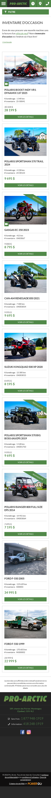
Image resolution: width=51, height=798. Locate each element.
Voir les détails (25, 117)
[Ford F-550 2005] (25, 559)
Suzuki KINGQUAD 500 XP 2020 (23, 366)
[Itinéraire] (40, 3)
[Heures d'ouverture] (33, 3)
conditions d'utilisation (30, 777)
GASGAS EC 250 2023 (16, 229)
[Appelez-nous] (47, 3)
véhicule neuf (22, 33)
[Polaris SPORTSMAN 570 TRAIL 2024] (25, 142)
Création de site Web (17, 784)
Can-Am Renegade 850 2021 (22, 298)
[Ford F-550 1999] (25, 624)
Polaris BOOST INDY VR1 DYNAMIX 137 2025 (20, 91)
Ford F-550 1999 (14, 643)
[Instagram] (29, 732)
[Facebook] (22, 732)
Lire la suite (7, 42)
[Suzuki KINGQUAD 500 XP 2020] (25, 347)
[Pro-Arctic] (18, 3)
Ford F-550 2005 (14, 578)
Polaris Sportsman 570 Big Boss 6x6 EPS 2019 (22, 437)
